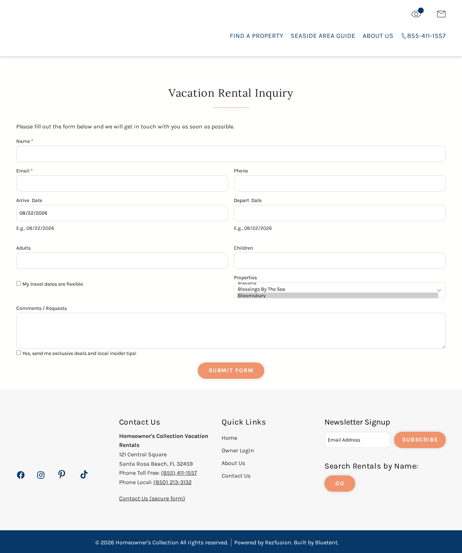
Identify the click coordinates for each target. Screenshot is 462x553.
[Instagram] (40, 479)
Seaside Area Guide (323, 36)
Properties (245, 277)
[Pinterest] (61, 474)
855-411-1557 (426, 36)
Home (229, 437)
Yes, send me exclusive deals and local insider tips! (79, 353)
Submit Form (231, 370)
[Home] (70, 28)
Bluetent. (327, 542)
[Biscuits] (337, 283)
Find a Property (256, 36)
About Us (378, 36)
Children (243, 247)
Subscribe (420, 439)
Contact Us (236, 475)
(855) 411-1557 (179, 472)
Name (24, 140)
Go (339, 483)
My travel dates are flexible (52, 284)
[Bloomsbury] (337, 296)
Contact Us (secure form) (152, 498)
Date (37, 199)
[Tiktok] (84, 474)
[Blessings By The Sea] (337, 289)
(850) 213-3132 (172, 482)
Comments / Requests (41, 307)
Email (24, 170)
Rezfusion (278, 542)
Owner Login (238, 450)
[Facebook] (20, 479)
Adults (23, 247)
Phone (241, 170)
